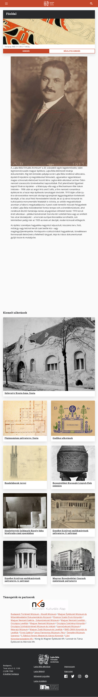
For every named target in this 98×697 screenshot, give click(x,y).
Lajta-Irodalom (40, 681)
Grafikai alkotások (63, 438)
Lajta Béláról (39, 671)
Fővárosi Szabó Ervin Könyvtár (67, 617)
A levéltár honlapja (11, 674)
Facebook (65, 676)
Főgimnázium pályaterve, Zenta (21, 438)
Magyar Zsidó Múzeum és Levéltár (46, 629)
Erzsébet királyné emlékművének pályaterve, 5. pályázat (70, 532)
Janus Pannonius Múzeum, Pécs (49, 632)
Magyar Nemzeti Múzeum (42, 623)
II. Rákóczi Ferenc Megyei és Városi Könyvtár (42, 635)
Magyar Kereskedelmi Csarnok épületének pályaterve (69, 579)
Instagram (79, 676)
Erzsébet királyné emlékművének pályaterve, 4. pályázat (22, 579)
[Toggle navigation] (6, 3)
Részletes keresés (72, 51)
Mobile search (91, 3)
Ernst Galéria (26, 632)
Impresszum (69, 666)
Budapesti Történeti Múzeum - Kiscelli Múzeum (33, 614)
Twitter (72, 676)
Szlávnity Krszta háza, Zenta (20, 393)
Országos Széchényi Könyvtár (71, 623)
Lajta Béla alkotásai (42, 666)
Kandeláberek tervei (15, 483)
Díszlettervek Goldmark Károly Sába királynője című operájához (24, 532)
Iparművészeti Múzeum (68, 626)
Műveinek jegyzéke (42, 676)
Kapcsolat (68, 671)
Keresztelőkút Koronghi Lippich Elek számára (72, 484)
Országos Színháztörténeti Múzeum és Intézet (33, 626)
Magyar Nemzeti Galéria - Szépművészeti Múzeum (35, 620)
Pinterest (86, 676)
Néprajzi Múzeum (19, 629)
